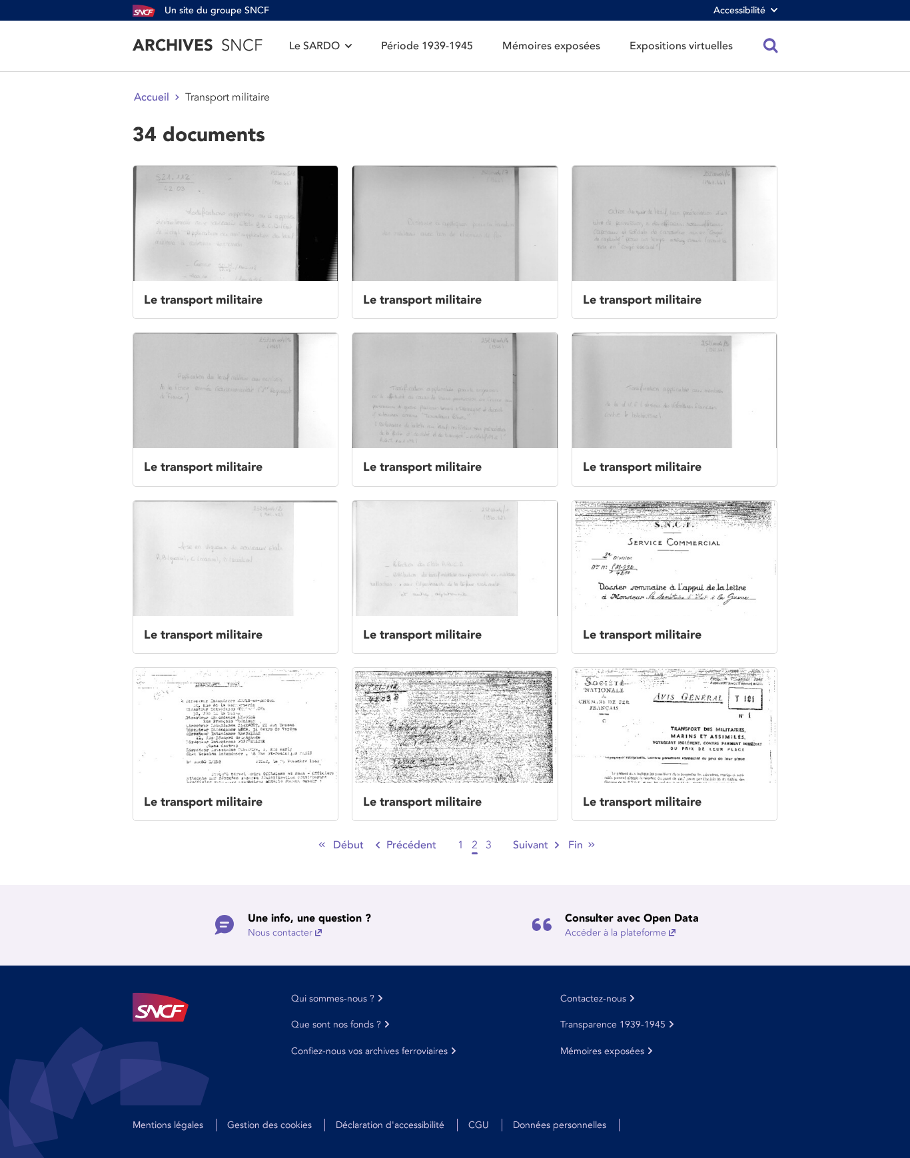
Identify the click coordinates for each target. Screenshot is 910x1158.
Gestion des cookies (269, 1125)
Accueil (151, 97)
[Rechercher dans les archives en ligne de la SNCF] (770, 46)
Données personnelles (559, 1125)
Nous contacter (280, 932)
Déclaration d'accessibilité (390, 1125)
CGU (478, 1125)
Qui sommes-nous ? (332, 998)
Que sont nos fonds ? (336, 1024)
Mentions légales (168, 1125)
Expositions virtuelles (681, 46)
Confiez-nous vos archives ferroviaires (369, 1051)
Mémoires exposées (551, 46)
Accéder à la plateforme (615, 932)
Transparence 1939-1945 (613, 1024)
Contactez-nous (593, 998)
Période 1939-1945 (427, 46)
